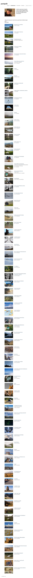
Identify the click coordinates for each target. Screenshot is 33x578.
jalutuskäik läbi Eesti (17, 376)
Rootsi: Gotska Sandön (17, 222)
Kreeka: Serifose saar (17, 141)
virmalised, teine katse (17, 420)
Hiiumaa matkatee (17, 134)
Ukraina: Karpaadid (17, 149)
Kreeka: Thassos (16, 119)
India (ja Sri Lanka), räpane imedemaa (20, 567)
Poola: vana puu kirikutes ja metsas (19, 185)
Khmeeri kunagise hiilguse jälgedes (19, 537)
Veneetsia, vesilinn (17, 390)
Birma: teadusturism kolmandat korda (20, 251)
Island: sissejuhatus (17, 310)
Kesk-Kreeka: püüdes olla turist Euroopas (20, 545)
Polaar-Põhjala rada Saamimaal (19, 163)
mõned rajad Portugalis (17, 295)
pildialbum (18, 5)
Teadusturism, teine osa (18, 274)
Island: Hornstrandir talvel (18, 258)
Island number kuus (17, 127)
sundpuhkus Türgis (17, 486)
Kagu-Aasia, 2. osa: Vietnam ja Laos (19, 456)
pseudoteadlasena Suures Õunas (19, 317)
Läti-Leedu (16, 478)
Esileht (8, 5)
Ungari (15, 464)
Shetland (15, 112)
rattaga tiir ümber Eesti (17, 229)
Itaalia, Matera (16, 105)
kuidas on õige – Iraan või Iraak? (19, 560)
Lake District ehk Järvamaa (18, 339)
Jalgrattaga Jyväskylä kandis (18, 83)
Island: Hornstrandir (17, 288)
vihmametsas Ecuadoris (17, 46)
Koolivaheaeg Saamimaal (18, 97)
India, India (16, 354)
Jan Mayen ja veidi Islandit (18, 302)
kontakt (22, 5)
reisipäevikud (13, 5)
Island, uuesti (16, 207)
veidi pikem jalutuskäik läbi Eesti (19, 324)
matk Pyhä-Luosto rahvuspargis (19, 156)
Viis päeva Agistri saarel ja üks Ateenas (20, 53)
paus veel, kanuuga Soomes (18, 332)
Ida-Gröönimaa (16, 244)
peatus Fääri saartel (17, 200)
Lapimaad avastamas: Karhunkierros (19, 515)
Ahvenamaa (16, 398)
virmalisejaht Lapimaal (17, 427)
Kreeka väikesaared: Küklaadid (19, 280)
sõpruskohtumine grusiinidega (18, 434)
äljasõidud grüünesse (18, 39)
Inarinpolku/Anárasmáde (18, 405)
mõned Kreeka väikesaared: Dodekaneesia (20, 368)
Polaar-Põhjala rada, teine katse (19, 61)
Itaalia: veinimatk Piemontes (18, 31)
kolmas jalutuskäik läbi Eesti (18, 171)
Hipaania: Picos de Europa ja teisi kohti (20, 412)
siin (5, 576)
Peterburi (15, 522)
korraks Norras (16, 442)
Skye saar (15, 75)
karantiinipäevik (16, 178)
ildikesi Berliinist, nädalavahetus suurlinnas (21, 90)
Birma (15, 383)
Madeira (15, 68)
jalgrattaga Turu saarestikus (18, 24)
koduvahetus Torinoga (17, 500)
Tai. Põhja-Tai (16, 266)
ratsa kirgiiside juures (17, 471)
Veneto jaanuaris (16, 346)
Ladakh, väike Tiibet (17, 493)
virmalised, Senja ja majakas (18, 361)
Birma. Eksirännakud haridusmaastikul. (20, 273)
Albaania (15, 449)
